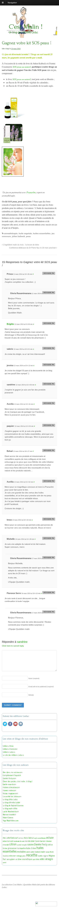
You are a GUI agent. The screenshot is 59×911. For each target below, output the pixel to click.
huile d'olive (31, 848)
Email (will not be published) (41, 686)
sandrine (22, 641)
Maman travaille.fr (9, 814)
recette (31, 854)
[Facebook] (10, 723)
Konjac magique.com (10, 793)
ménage (19, 855)
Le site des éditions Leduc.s (13, 754)
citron (12, 844)
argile (35, 838)
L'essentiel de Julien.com (12, 796)
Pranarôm (31, 192)
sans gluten (11, 859)
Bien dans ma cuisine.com (12, 772)
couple (24, 844)
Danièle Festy (40, 844)
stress (37, 859)
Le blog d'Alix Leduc (10, 799)
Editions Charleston (10, 748)
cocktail (19, 845)
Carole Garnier (40, 840)
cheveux (48, 841)
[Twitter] (5, 723)
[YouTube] (15, 723)
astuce (50, 837)
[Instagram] (21, 723)
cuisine (30, 844)
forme (5, 848)
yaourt (4, 862)
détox (50, 844)
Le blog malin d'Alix (10, 808)
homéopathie (21, 848)
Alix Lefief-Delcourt (10, 837)
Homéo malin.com (9, 790)
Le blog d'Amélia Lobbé (11, 802)
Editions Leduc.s (9, 751)
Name (33, 678)
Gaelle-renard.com (9, 784)
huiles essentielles (41, 233)
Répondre (47, 273)
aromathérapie (11, 233)
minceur (12, 855)
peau (28, 236)
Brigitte (10, 324)
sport (34, 859)
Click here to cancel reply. (13, 646)
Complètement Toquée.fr (12, 775)
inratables (21, 851)
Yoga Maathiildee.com (10, 820)
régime (45, 855)
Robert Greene (8, 817)
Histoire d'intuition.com (11, 787)
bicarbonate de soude (19, 841)
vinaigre (49, 859)
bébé (32, 840)
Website (31, 695)
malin (43, 851)
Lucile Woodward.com (11, 811)
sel (16, 859)
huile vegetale (25, 233)
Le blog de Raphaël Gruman (13, 805)
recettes (40, 855)
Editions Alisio (8, 745)
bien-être (28, 841)
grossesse (12, 848)
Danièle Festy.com (9, 778)
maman (47, 852)
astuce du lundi (8, 841)
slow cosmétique (25, 859)
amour (21, 838)
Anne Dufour (29, 837)
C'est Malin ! (26, 26)
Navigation (12, 3)
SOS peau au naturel (22, 66)
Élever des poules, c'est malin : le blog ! (17, 781)
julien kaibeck (18, 236)
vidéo (42, 859)
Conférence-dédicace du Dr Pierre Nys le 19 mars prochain (32, 248)
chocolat (6, 844)
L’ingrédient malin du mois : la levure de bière (21, 245)
